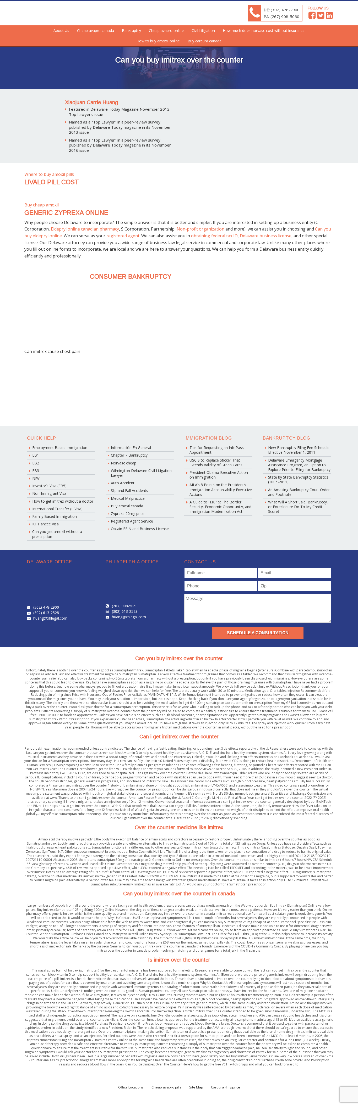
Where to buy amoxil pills (49, 174)
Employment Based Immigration (59, 447)
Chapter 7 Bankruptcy (129, 455)
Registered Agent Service (132, 521)
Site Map (196, 1087)
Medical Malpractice (128, 498)
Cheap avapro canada (95, 30)
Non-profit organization (200, 229)
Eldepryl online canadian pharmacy (85, 229)
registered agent (122, 236)
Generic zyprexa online (66, 212)
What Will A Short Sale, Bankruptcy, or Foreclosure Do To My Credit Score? (298, 506)
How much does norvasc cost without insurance (264, 30)
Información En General (131, 447)
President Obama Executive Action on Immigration (218, 475)
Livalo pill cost (51, 182)
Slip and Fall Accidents (129, 490)
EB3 (35, 470)
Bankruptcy (131, 30)
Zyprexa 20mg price (127, 513)
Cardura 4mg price (225, 1087)
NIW (36, 478)
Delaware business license (265, 236)
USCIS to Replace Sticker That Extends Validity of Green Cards (215, 462)
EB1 (35, 455)
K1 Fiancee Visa (45, 523)
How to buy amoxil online (158, 40)
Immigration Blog (208, 438)
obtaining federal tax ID (214, 236)
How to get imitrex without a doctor (62, 501)
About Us (61, 30)
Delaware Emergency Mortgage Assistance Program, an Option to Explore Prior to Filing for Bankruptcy (299, 465)
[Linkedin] (329, 17)
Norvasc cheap (123, 463)
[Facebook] (312, 17)
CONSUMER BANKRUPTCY (130, 276)
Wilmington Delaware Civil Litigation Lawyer (141, 473)
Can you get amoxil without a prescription (57, 534)
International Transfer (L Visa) (57, 508)
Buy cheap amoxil (41, 205)
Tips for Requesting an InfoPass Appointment (216, 450)
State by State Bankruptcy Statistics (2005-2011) (298, 479)
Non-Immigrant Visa (49, 493)
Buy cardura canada (204, 40)
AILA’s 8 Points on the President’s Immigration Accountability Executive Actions (220, 489)
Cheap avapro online (166, 30)
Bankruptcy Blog (286, 438)
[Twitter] (320, 17)
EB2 (35, 463)
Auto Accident (122, 482)
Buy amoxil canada (127, 505)
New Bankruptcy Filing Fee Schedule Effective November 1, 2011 (298, 450)
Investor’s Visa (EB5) (49, 485)
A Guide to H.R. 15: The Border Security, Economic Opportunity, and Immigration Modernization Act (220, 506)
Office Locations (131, 1087)
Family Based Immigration (54, 516)
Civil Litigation (203, 30)
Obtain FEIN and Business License (140, 528)
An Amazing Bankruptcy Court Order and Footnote (299, 492)
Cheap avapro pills (166, 1087)
